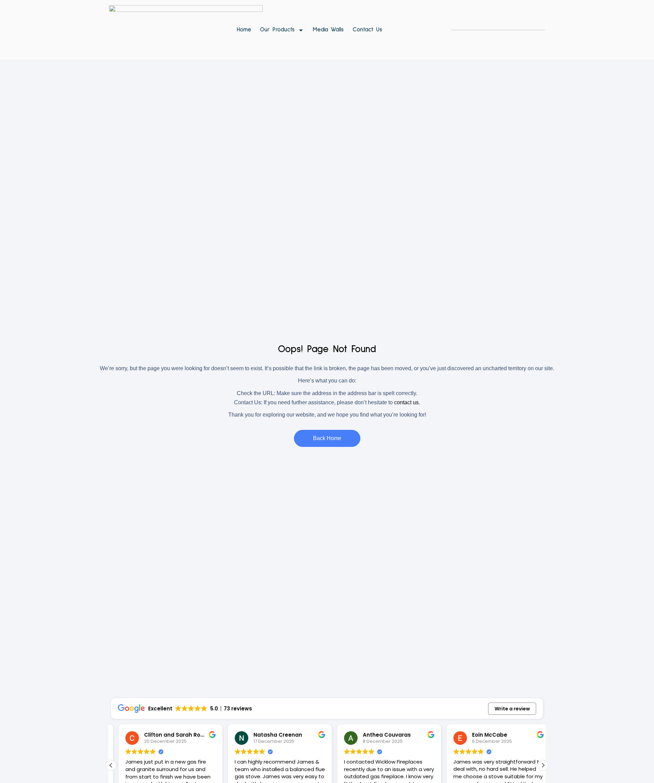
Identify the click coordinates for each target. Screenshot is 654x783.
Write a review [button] (512, 708)
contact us (406, 402)
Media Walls (328, 30)
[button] (543, 765)
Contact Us (367, 30)
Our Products (277, 30)
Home (244, 30)
